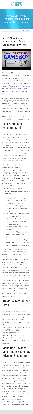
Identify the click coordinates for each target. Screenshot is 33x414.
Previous (21, 30)
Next (27, 30)
